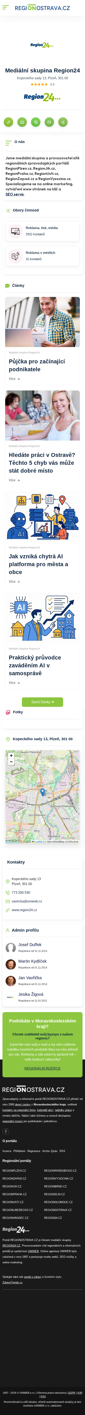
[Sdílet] (63, 122)
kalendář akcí (45, 1110)
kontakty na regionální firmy (18, 1110)
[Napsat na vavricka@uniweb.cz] (49, 122)
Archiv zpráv (50, 1151)
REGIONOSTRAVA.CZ (58, 1210)
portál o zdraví (32, 1276)
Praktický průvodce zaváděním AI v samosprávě (35, 665)
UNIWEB (33, 1251)
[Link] (8, 122)
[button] (42, 792)
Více (12, 379)
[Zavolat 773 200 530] (35, 122)
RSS (62, 1151)
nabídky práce (63, 1110)
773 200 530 (21, 892)
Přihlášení (19, 1151)
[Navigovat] (22, 122)
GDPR (71, 1392)
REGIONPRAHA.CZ (14, 1194)
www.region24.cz (24, 910)
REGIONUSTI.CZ (13, 1202)
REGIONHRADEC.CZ (15, 1217)
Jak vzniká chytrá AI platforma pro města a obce (38, 564)
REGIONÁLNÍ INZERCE (43, 1068)
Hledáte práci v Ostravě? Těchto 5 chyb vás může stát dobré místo (42, 463)
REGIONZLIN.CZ (54, 1194)
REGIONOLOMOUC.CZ (58, 1202)
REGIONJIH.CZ (11, 1186)
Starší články (41, 702)
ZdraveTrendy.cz (12, 1282)
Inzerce (6, 1151)
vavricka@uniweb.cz (27, 901)
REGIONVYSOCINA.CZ (58, 1178)
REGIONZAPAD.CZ (14, 1178)
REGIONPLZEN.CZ (14, 1170)
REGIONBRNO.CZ (55, 1186)
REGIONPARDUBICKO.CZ (60, 1170)
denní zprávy (23, 1104)
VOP (79, 1392)
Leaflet (38, 841)
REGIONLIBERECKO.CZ (17, 1210)
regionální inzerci (12, 1121)
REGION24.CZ (53, 1217)
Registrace (33, 1151)
